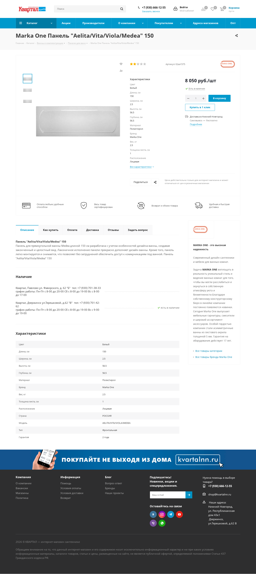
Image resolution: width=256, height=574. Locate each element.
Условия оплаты (70, 488)
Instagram (161, 514)
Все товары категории (208, 351)
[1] (131, 64)
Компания (23, 477)
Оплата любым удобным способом (50, 205)
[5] (144, 64)
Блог (108, 477)
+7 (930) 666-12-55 (154, 7)
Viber (153, 523)
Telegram (170, 514)
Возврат (65, 498)
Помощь (65, 483)
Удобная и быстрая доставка (219, 205)
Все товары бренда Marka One (213, 357)
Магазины (22, 493)
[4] (141, 64)
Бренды (110, 488)
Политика (22, 498)
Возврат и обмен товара (165, 205)
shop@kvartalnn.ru (219, 494)
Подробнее (196, 124)
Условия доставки (71, 493)
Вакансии (22, 488)
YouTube (179, 514)
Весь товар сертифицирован (103, 205)
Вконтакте (153, 514)
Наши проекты (114, 493)
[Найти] (122, 8)
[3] (138, 64)
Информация (70, 477)
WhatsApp (161, 523)
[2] (135, 64)
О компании (24, 483)
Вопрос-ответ (113, 483)
